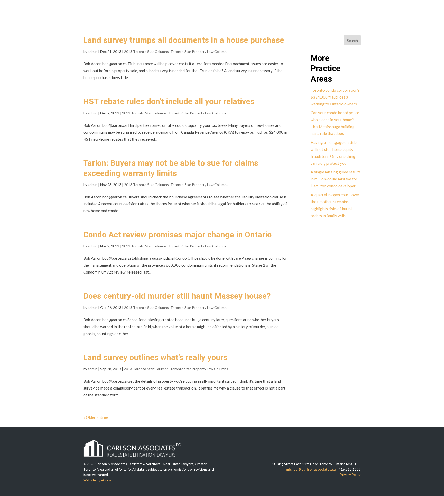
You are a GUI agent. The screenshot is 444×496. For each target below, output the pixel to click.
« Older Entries (96, 417)
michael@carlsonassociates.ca (311, 469)
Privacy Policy (350, 475)
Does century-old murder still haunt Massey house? (177, 296)
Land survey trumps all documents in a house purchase (183, 40)
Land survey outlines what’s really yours (155, 357)
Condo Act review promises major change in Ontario (177, 234)
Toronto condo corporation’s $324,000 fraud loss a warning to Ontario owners (335, 97)
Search (352, 40)
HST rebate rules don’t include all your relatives (168, 101)
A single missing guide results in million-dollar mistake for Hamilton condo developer (336, 179)
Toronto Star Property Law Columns (199, 51)
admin (92, 51)
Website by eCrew (97, 480)
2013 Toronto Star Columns (146, 51)
